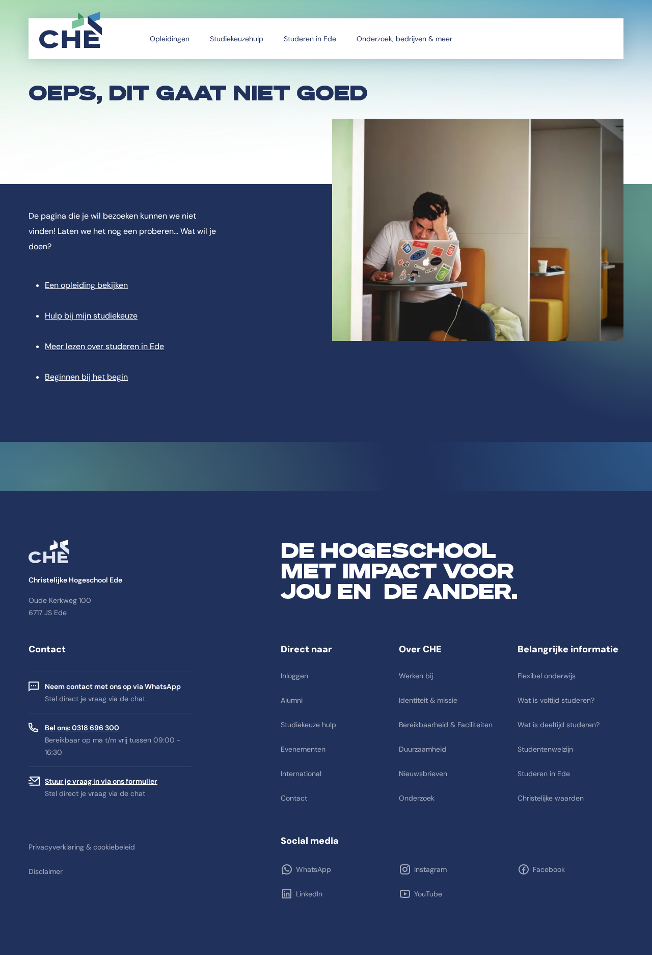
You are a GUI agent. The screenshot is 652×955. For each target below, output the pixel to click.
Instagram (430, 869)
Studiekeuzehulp (236, 38)
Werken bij (416, 675)
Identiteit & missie (428, 700)
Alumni (292, 700)
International (301, 773)
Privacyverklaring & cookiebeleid (82, 847)
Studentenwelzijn (545, 749)
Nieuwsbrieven (423, 773)
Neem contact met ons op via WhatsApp (113, 686)
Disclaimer (46, 871)
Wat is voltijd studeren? (556, 700)
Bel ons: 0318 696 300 (82, 727)
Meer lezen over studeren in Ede (104, 346)
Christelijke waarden (551, 798)
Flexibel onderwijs (547, 675)
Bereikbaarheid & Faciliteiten (446, 724)
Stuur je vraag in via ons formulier (101, 781)
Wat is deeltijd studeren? (559, 724)
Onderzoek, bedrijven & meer (404, 38)
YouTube (428, 893)
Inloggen (294, 675)
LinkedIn (309, 893)
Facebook (549, 869)
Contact (294, 798)
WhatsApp (313, 869)
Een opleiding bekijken (86, 285)
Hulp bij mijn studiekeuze (91, 315)
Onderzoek (416, 798)
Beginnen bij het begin (86, 377)
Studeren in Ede (310, 38)
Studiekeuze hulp (308, 724)
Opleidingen (169, 38)
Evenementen (303, 749)
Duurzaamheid (422, 749)
